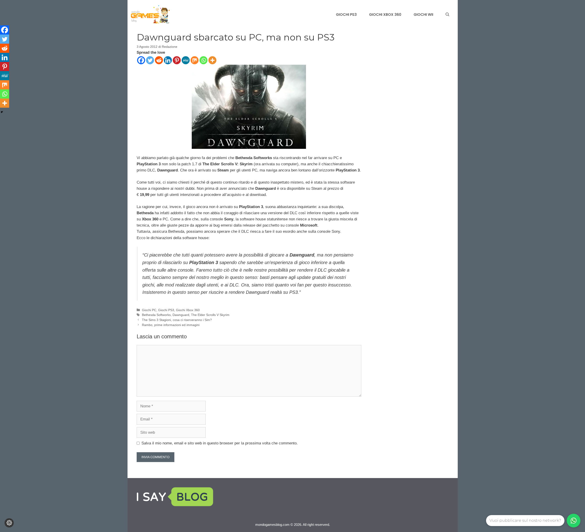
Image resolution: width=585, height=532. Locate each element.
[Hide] (2, 112)
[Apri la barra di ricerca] (447, 14)
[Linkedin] (168, 60)
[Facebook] (141, 60)
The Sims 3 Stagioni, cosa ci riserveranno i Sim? (177, 320)
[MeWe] (186, 60)
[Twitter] (150, 60)
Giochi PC (149, 310)
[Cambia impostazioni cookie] (9, 522)
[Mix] (195, 60)
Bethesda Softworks (156, 315)
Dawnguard (181, 315)
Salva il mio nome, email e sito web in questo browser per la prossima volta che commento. (219, 443)
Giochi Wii (423, 14)
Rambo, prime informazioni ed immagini (170, 325)
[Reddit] (159, 60)
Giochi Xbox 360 (385, 14)
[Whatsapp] (203, 60)
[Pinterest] (177, 60)
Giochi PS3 (346, 14)
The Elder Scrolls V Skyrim (210, 315)
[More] (212, 60)
